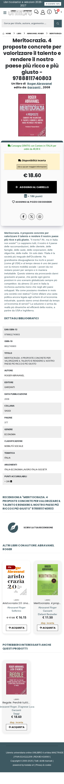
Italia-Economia (13, 469)
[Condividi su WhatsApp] (40, 216)
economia (10, 434)
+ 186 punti (34, 196)
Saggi (7, 410)
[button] (58, 12)
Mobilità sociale (13, 446)
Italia (7, 457)
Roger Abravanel (39, 84)
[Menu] (5, 12)
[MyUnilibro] (43, 12)
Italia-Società (39, 469)
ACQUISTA (17, 628)
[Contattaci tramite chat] (36, 12)
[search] (58, 23)
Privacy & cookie (43, 765)
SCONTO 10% (53, 4)
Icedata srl (29, 765)
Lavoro (27, 469)
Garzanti (9, 387)
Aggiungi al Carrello (34, 187)
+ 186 (7, 481)
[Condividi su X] (31, 216)
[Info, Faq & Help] (49, 12)
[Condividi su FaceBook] (23, 216)
